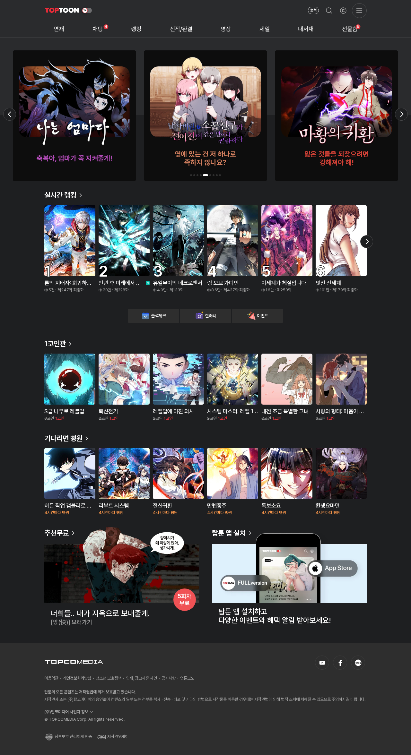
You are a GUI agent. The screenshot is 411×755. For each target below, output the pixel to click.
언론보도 (187, 678)
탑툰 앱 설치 (229, 533)
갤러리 (210, 315)
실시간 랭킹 (60, 195)
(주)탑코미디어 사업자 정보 (66, 711)
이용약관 (51, 678)
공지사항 (169, 678)
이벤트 (262, 315)
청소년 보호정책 (108, 678)
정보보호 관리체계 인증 (73, 736)
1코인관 (55, 343)
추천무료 (56, 533)
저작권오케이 (117, 736)
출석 (313, 10)
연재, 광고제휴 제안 (141, 678)
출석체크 (158, 315)
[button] (191, 175)
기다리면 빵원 (63, 438)
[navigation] (59, 29)
